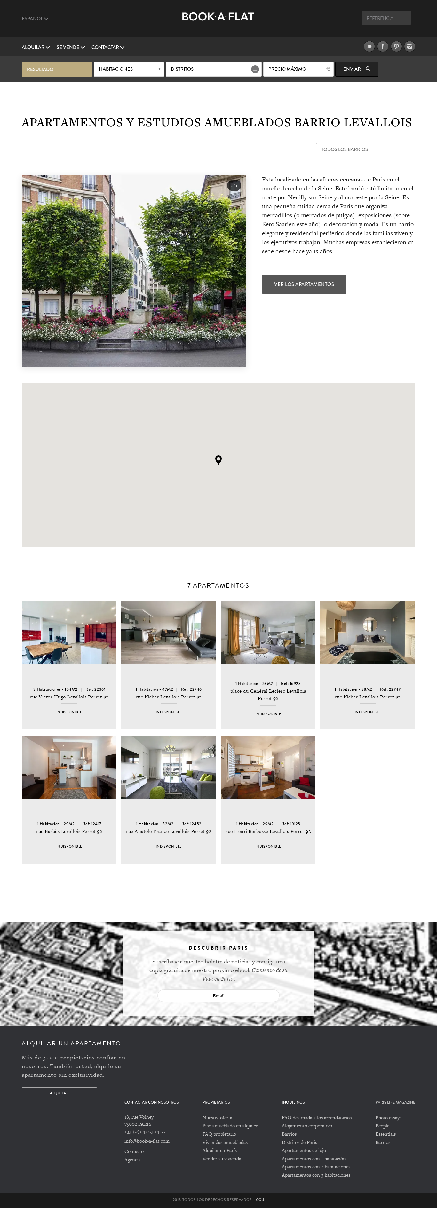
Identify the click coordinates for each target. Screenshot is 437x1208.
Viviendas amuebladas (225, 1142)
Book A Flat (218, 22)
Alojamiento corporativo (307, 1125)
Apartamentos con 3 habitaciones (316, 1175)
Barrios (289, 1134)
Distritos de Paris (299, 1142)
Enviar (352, 69)
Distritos (182, 69)
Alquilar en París (220, 1150)
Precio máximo (287, 69)
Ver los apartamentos (304, 284)
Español (33, 18)
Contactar (105, 47)
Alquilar (33, 47)
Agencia (132, 1159)
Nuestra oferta (217, 1117)
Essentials (386, 1134)
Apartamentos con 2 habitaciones (316, 1166)
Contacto (134, 1151)
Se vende (68, 47)
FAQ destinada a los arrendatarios (317, 1117)
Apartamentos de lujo (304, 1150)
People (382, 1125)
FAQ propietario (219, 1134)
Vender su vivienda (222, 1158)
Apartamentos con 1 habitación (314, 1158)
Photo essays (388, 1117)
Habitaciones (116, 69)
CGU (260, 1200)
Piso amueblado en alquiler (230, 1125)
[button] (218, 460)
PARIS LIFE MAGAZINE (395, 1102)
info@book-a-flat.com (147, 1141)
